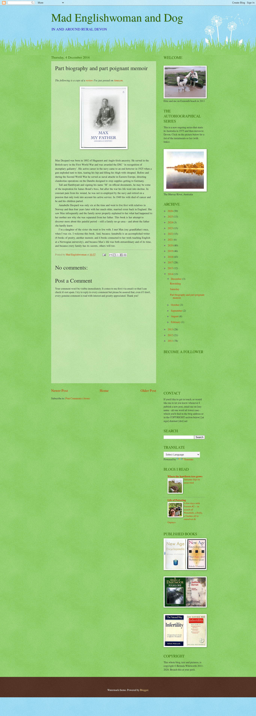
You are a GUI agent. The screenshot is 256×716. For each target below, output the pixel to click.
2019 (171, 251)
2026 (171, 211)
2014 (171, 274)
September (177, 310)
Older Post (148, 390)
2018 (171, 256)
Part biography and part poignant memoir (187, 296)
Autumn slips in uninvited (192, 481)
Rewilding (175, 283)
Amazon (118, 80)
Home (104, 390)
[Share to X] (118, 255)
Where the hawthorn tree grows (185, 476)
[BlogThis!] (114, 255)
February (176, 322)
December (176, 279)
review (89, 80)
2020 (171, 245)
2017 (171, 262)
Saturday (174, 289)
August (175, 316)
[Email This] (111, 255)
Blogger (144, 690)
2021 (171, 239)
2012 (171, 335)
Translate (188, 459)
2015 (171, 268)
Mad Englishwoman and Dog (117, 17)
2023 (171, 228)
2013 (171, 329)
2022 (171, 233)
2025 (171, 216)
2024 (171, 222)
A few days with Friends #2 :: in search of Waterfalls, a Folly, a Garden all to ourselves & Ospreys (185, 512)
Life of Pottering (177, 500)
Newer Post (59, 390)
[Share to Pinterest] (125, 255)
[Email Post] (104, 254)
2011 (171, 340)
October (175, 305)
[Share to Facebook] (121, 255)
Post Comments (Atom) (77, 398)
